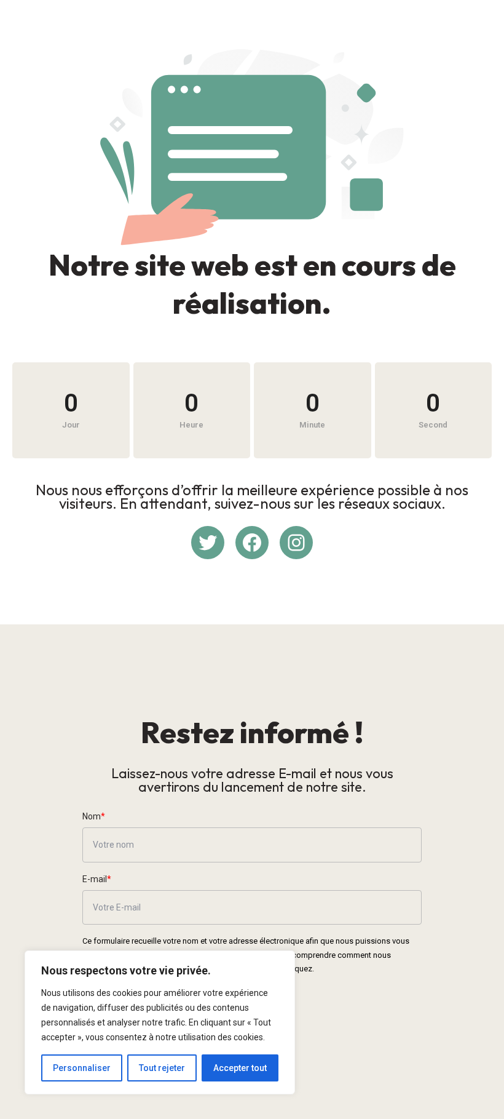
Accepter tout (240, 1068)
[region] (160, 1022)
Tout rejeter (162, 1068)
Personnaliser (82, 1068)
